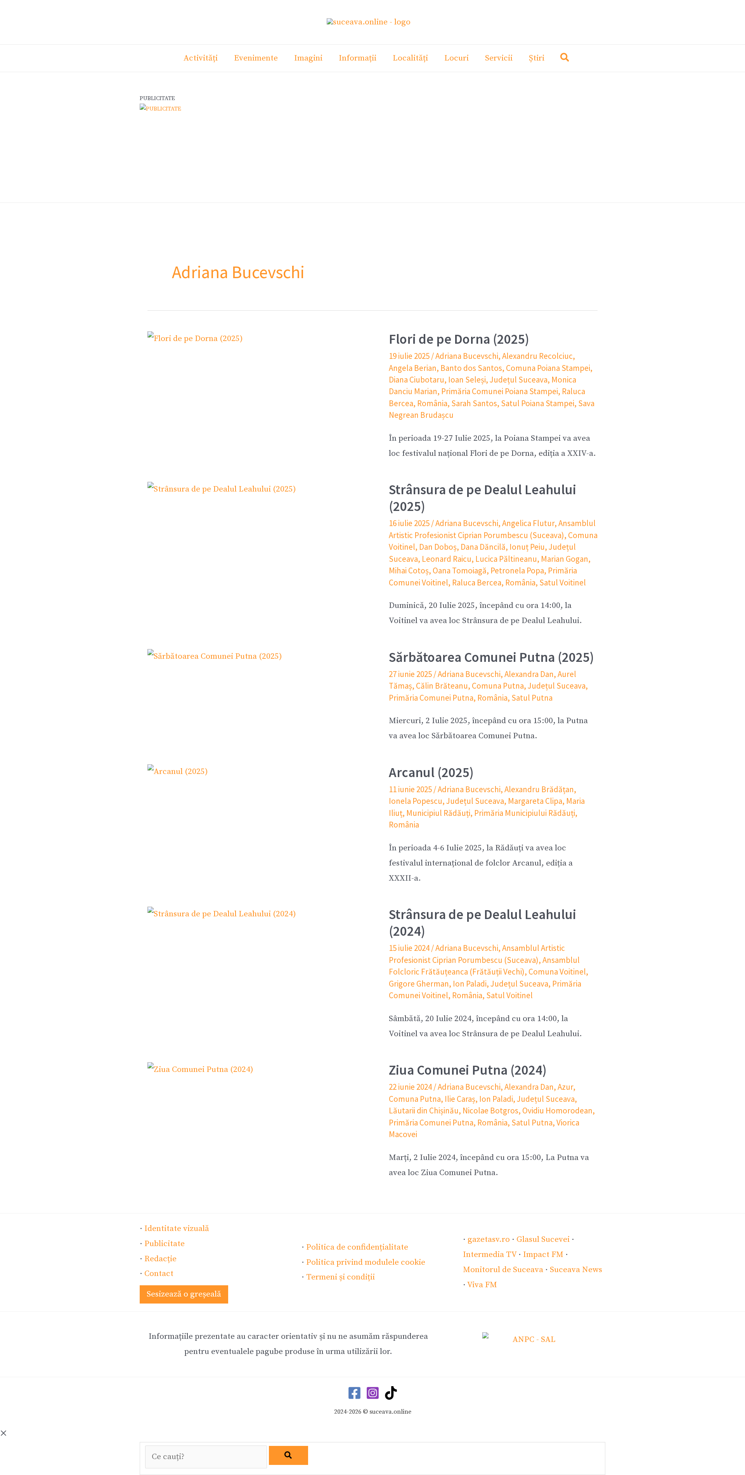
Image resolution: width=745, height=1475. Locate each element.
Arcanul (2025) (431, 772)
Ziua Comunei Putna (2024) (468, 1070)
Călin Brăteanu (442, 685)
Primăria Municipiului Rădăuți (524, 813)
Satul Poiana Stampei (537, 403)
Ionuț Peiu (527, 547)
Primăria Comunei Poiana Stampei (499, 391)
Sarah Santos (474, 403)
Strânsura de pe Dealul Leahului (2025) (482, 498)
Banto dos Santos (471, 368)
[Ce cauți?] (207, 1457)
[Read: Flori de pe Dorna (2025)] (195, 338)
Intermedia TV (489, 1255)
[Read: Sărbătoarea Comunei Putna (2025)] (214, 656)
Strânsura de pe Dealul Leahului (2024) (482, 923)
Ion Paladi (470, 983)
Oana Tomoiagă (460, 570)
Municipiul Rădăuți (438, 813)
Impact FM (543, 1255)
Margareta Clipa (535, 801)
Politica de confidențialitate (357, 1247)
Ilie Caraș (460, 1099)
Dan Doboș (438, 547)
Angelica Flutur (528, 523)
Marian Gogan (564, 559)
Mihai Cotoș (409, 570)
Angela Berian (413, 368)
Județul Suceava (518, 379)
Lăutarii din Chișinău (424, 1110)
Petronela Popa (517, 570)
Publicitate (164, 1244)
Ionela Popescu (415, 801)
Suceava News (576, 1270)
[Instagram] (372, 1393)
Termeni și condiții (340, 1277)
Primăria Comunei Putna (431, 697)
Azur (565, 1087)
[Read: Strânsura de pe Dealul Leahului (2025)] (221, 489)
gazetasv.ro (489, 1239)
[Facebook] (354, 1393)
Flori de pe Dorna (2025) (459, 339)
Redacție (160, 1259)
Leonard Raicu (446, 559)
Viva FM (482, 1285)
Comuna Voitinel (557, 971)
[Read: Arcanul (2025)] (177, 772)
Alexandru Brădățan (539, 789)
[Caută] (288, 1455)
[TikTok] (391, 1393)
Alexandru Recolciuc (537, 356)
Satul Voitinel (562, 582)
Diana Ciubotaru (416, 379)
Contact (158, 1274)
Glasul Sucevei (543, 1239)
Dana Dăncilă (483, 547)
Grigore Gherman (419, 983)
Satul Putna (532, 697)
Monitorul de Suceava (503, 1270)
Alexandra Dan (529, 674)
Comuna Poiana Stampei (548, 368)
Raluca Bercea (476, 582)
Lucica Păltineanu (506, 559)
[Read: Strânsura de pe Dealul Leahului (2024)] (221, 914)
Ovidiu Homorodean (557, 1110)
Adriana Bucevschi (466, 356)
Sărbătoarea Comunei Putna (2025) (491, 657)
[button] (565, 59)
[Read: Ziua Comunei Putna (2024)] (200, 1069)
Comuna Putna (498, 685)
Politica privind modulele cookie (365, 1262)
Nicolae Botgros (490, 1110)
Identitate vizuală (176, 1229)
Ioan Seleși (467, 379)
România (432, 403)
